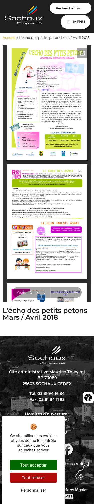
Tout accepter (33, 465)
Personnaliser (33, 490)
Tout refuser (33, 477)
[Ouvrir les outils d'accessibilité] (88, 397)
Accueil (9, 38)
